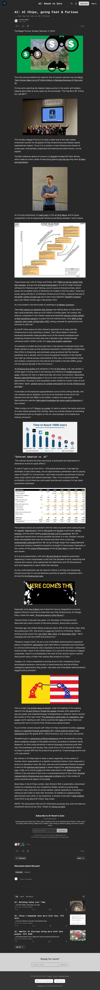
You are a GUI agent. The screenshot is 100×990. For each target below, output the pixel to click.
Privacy (49, 976)
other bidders (78, 796)
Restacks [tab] (27, 872)
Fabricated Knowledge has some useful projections (58, 400)
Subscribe (84, 3)
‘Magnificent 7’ (31, 531)
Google (60, 531)
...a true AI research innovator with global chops (30, 921)
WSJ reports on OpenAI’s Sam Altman (36, 310)
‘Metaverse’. (72, 770)
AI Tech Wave (61, 215)
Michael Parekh (24, 19)
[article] (50, 906)
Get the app (60, 981)
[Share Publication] (76, 3)
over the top (63, 159)
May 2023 (52, 634)
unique (33, 548)
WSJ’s (80, 77)
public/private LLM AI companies (56, 534)
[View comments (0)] (23, 26)
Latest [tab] (22, 896)
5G (22, 770)
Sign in (93, 3)
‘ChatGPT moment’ (73, 297)
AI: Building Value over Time (29, 902)
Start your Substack (45, 981)
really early (44, 215)
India (61, 720)
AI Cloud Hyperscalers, (48, 285)
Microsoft (48, 531)
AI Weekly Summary (65, 305)
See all (18, 947)
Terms (55, 976)
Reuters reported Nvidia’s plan (27, 378)
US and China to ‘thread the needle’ (41, 711)
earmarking (38, 645)
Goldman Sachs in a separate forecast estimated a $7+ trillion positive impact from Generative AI (49, 731)
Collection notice (63, 976)
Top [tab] (17, 896)
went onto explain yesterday (59, 341)
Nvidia (78, 531)
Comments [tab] (19, 872)
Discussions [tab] (29, 896)
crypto (39, 770)
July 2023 (42, 634)
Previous (22, 858)
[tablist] (22, 872)
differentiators (43, 548)
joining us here (58, 807)
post (49, 631)
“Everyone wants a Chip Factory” (49, 615)
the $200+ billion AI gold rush (27, 297)
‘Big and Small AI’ (53, 556)
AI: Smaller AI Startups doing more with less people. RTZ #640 (38, 932)
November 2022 (69, 634)
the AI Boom (34, 609)
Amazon (18, 534)
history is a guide (42, 408)
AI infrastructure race (33, 576)
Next (79, 858)
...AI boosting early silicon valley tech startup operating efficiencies (36, 937)
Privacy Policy (65, 837)
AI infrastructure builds (25, 369)
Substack (40, 986)
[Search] (72, 3)
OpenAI (53, 156)
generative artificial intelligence (44, 739)
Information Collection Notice (49, 837)
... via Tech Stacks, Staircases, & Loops (27, 905)
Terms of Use (59, 835)
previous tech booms (36, 767)
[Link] (11, 456)
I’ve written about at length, (39, 708)
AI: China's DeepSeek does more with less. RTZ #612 (39, 916)
